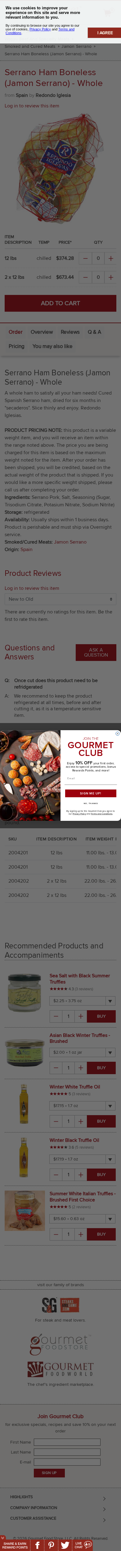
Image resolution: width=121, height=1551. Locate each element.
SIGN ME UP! (90, 793)
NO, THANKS (91, 803)
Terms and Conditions (101, 814)
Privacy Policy (79, 814)
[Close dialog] (117, 733)
